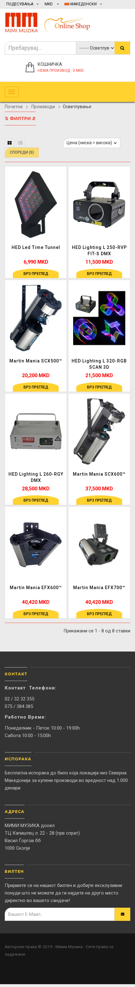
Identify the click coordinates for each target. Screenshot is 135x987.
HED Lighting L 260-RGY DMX (35, 477)
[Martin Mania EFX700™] (99, 544)
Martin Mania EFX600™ (36, 587)
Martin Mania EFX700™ (99, 587)
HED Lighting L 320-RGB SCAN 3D (99, 364)
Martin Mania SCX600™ (99, 474)
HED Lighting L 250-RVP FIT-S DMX (99, 250)
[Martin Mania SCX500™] (36, 317)
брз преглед (36, 274)
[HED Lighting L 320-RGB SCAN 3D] (99, 317)
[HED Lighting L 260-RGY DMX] (36, 431)
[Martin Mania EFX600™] (36, 544)
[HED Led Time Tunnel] (36, 204)
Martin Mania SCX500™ (35, 360)
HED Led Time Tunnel (36, 247)
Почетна (14, 106)
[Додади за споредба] (61, 207)
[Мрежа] (9, 142)
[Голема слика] (61, 219)
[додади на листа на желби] (61, 194)
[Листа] (20, 142)
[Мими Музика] (52, 21)
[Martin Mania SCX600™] (99, 431)
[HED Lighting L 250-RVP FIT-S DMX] (99, 204)
